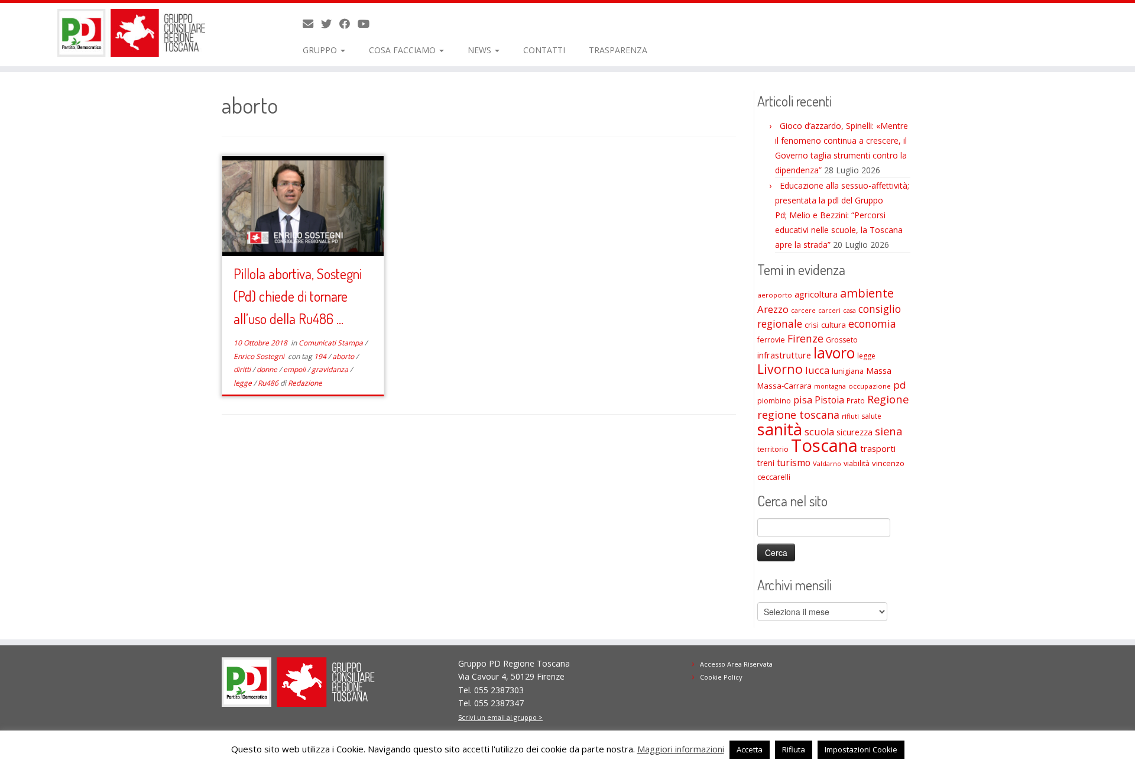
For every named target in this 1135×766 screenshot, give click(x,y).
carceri (829, 310)
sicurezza (854, 432)
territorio (773, 449)
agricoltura (816, 294)
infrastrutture (784, 355)
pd (899, 385)
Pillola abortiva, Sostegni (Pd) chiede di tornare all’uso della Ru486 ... (298, 296)
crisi (812, 324)
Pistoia (829, 399)
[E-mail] (312, 24)
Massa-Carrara (784, 385)
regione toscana (798, 415)
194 (321, 356)
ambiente (867, 293)
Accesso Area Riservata (736, 664)
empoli (295, 369)
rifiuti (850, 416)
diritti (243, 369)
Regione (888, 399)
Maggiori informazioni (680, 749)
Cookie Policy (721, 677)
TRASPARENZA (618, 50)
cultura (833, 324)
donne (268, 369)
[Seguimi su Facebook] (348, 24)
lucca (817, 370)
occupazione (869, 386)
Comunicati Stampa (332, 343)
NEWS (481, 50)
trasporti (878, 448)
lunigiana (848, 371)
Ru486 (269, 383)
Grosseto (842, 340)
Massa (878, 370)
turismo (793, 462)
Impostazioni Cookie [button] (861, 749)
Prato (856, 400)
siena (888, 431)
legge (244, 383)
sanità (779, 429)
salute (871, 416)
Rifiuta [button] (793, 749)
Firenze (805, 338)
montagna (830, 386)
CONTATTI (544, 50)
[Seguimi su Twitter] (330, 24)
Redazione (305, 383)
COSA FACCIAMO (403, 50)
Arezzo (773, 309)
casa (849, 310)
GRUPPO (321, 50)
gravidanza (331, 369)
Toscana (824, 445)
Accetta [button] (750, 749)
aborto (344, 356)
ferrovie (771, 340)
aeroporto (774, 294)
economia (872, 323)
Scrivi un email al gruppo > (500, 717)
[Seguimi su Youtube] (367, 24)
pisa (802, 399)
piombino (774, 401)
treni (765, 462)
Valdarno (827, 463)
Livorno (780, 368)
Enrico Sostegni (260, 356)
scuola (819, 431)
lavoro (834, 353)
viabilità (857, 463)
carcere (803, 310)
